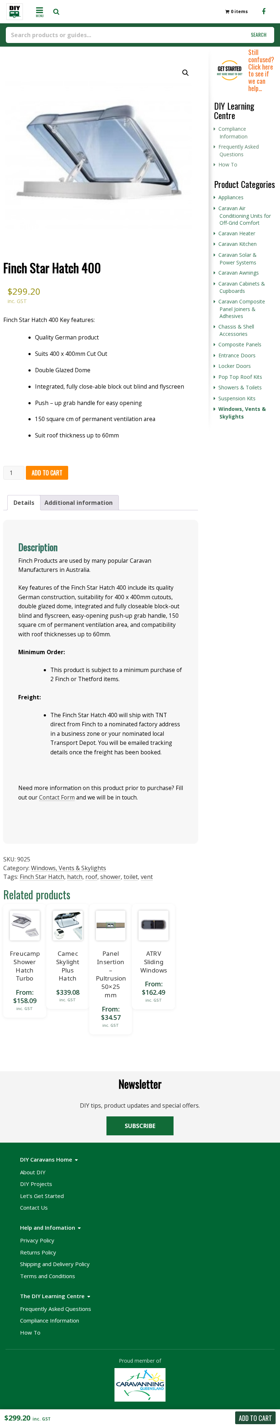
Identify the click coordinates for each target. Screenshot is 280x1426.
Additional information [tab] (78, 503)
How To (227, 164)
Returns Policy (38, 1252)
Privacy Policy (37, 1240)
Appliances (231, 197)
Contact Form (57, 797)
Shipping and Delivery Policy (55, 1264)
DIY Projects (36, 1183)
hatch (74, 877)
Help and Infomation (47, 1227)
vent (147, 877)
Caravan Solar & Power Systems (237, 258)
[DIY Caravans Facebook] (264, 11)
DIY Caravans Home (46, 1159)
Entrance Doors (237, 355)
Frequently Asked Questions (238, 150)
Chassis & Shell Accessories (236, 330)
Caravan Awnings (238, 272)
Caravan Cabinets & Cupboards (241, 287)
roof (91, 877)
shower (110, 877)
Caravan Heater (236, 233)
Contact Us (34, 1207)
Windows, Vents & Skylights (68, 868)
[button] (185, 72)
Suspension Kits (237, 398)
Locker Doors (234, 365)
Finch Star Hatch (42, 877)
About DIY (33, 1172)
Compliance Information (233, 132)
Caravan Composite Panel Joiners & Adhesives (241, 308)
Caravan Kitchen (237, 243)
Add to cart (47, 472)
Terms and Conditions (47, 1276)
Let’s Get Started (42, 1195)
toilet (131, 877)
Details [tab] (23, 503)
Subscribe (140, 1126)
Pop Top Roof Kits (240, 376)
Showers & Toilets (240, 387)
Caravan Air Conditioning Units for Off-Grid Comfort (244, 215)
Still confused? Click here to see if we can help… (261, 70)
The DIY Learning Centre (52, 1296)
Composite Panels (239, 344)
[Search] (58, 12)
